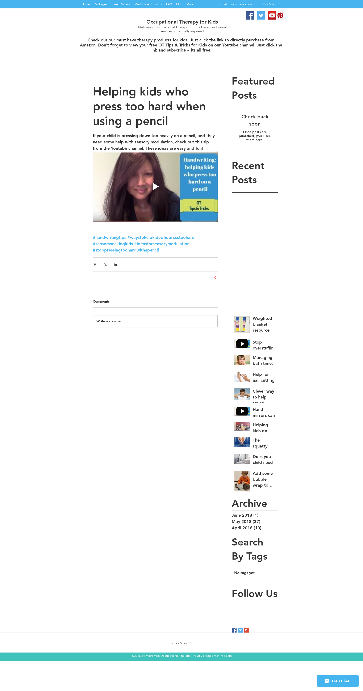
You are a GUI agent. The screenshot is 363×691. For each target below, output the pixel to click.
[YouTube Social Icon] (272, 15)
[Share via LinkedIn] (115, 264)
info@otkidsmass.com (235, 4)
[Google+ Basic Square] (246, 630)
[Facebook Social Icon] (250, 15)
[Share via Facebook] (95, 264)
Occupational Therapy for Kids (182, 22)
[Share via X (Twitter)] (105, 264)
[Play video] (155, 186)
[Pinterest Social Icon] (280, 15)
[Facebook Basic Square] (234, 630)
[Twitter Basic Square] (240, 630)
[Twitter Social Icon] (261, 15)
